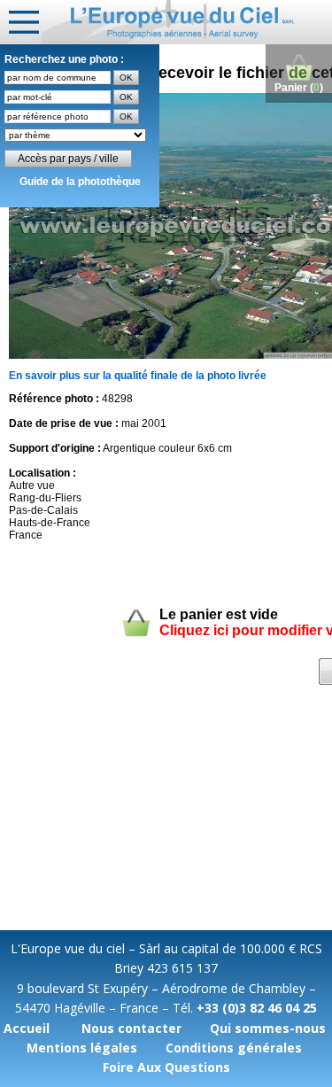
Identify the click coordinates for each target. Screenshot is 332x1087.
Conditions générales (234, 1047)
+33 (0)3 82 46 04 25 (257, 1007)
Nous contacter (131, 1028)
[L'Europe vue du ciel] (187, 22)
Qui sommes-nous (268, 1028)
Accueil (27, 1028)
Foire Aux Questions (166, 1067)
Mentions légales (82, 1047)
